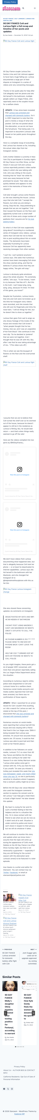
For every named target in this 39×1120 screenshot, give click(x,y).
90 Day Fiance (8, 18)
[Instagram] (12, 1089)
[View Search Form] (23, 8)
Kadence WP (19, 1114)
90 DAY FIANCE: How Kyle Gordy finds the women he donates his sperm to (29, 1007)
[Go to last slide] (5, 1013)
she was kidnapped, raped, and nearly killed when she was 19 (19, 774)
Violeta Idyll (29, 1022)
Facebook (14, 873)
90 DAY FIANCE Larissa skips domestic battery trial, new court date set (9, 906)
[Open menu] (35, 8)
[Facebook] (4, 1089)
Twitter (6, 873)
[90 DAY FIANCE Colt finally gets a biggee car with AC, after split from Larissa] (25, 897)
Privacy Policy (10, 2)
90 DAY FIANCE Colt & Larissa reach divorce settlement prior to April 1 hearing (9, 929)
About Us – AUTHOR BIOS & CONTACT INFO (19, 1071)
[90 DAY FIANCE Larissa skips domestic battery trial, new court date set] (9, 897)
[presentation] (10, 986)
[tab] (15, 1046)
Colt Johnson (19, 18)
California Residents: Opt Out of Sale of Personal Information (19, 1078)
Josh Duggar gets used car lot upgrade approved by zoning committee (29, 957)
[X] (8, 1089)
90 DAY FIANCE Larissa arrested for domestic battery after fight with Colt (9, 957)
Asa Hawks (8, 35)
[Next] (33, 1013)
